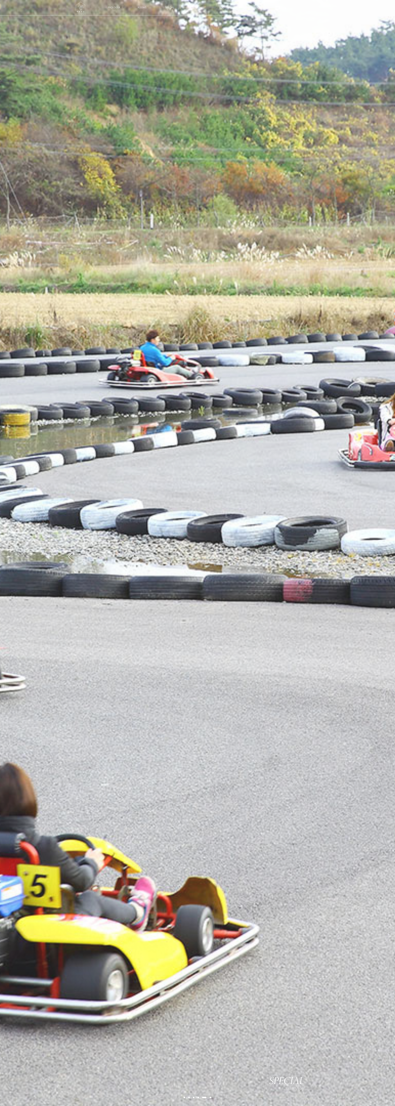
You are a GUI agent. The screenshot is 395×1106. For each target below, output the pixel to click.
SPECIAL (169, 7)
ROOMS (141, 7)
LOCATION (225, 7)
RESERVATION (253, 7)
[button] (184, 1097)
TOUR (197, 7)
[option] (197, 553)
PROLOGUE (114, 7)
